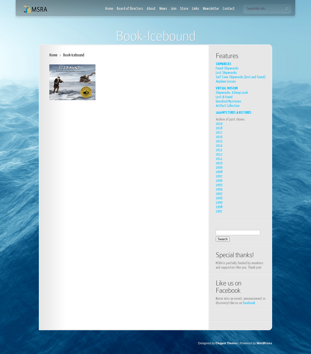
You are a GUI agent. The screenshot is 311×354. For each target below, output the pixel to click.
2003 (219, 194)
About (151, 9)
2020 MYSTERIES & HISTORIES (233, 113)
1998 (219, 207)
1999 (219, 202)
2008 (219, 172)
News (163, 9)
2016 (219, 137)
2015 (219, 141)
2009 (219, 167)
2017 (219, 132)
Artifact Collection (228, 106)
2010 (219, 163)
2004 (219, 189)
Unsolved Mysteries (228, 101)
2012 (219, 154)
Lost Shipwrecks (226, 73)
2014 (219, 146)
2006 (219, 181)
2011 (219, 159)
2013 (219, 150)
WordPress (264, 343)
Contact (229, 9)
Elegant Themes (227, 343)
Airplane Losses (226, 81)
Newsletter (211, 9)
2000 (219, 198)
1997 (219, 211)
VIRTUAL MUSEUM (227, 88)
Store (184, 9)
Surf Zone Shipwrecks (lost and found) (241, 77)
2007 (219, 176)
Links (195, 9)
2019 (219, 124)
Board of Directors (130, 9)
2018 (219, 128)
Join (173, 9)
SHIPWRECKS (223, 64)
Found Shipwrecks (227, 68)
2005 (219, 185)
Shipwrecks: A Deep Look (232, 93)
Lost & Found (224, 97)
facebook (249, 303)
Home (109, 9)
